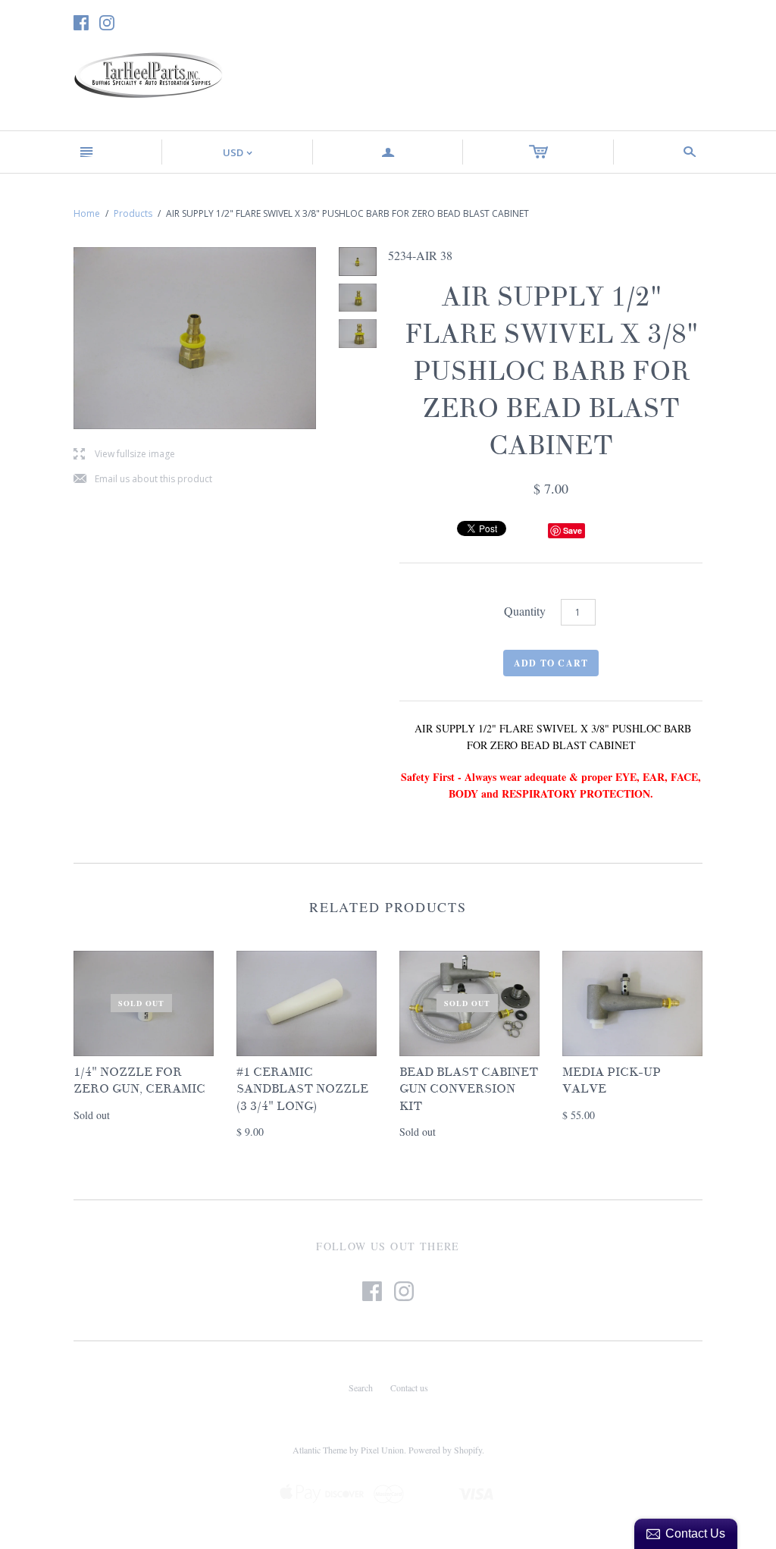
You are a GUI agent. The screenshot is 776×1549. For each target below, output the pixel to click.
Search (361, 1387)
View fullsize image (124, 454)
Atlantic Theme (320, 1450)
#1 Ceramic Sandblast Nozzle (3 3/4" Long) (302, 1089)
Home (87, 213)
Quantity (525, 611)
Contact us (409, 1387)
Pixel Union (382, 1450)
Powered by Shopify (445, 1450)
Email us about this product (143, 479)
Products (133, 213)
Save (572, 530)
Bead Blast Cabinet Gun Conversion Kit (468, 1089)
